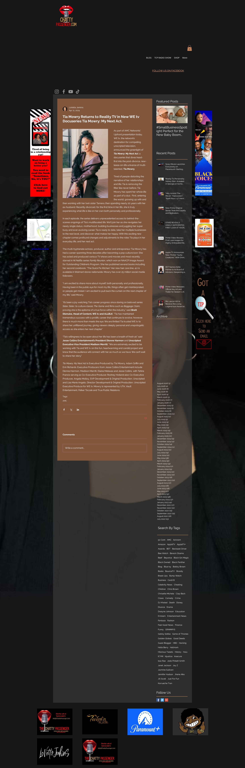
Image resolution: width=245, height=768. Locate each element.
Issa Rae (162, 661)
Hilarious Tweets (165, 652)
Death (172, 602)
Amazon (161, 544)
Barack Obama (177, 553)
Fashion (170, 620)
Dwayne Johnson (166, 611)
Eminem (162, 616)
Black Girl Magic (181, 558)
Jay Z (175, 665)
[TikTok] (77, 91)
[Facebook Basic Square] (158, 700)
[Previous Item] (161, 114)
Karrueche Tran (165, 683)
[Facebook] (63, 91)
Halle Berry (163, 647)
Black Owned (164, 562)
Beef (160, 558)
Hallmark (174, 647)
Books (160, 571)
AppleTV (171, 544)
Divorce (161, 607)
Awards (161, 549)
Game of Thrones (180, 634)
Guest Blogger (164, 643)
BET (168, 549)
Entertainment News (176, 616)
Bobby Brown (179, 566)
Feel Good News (165, 625)
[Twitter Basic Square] (162, 700)
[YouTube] (70, 91)
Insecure (178, 656)
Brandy (179, 571)
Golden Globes (165, 638)
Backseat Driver (179, 549)
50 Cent (161, 540)
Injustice (168, 656)
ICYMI (160, 656)
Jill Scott (162, 679)
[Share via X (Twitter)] (71, 409)
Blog (160, 566)
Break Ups (163, 576)
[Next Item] (183, 114)
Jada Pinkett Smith (176, 661)
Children (162, 589)
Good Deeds (179, 638)
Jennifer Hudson (165, 674)
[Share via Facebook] (64, 409)
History (178, 652)
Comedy (169, 598)
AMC (65, 401)
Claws (161, 598)
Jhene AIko (180, 674)
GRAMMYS (170, 629)
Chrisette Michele (166, 593)
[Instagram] (57, 91)
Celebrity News (165, 585)
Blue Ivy (167, 566)
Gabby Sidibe (164, 634)
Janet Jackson (164, 665)
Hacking (182, 643)
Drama (170, 607)
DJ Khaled (162, 602)
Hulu (185, 652)
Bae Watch (163, 553)
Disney (179, 602)
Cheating (178, 585)
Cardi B (171, 580)
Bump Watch (175, 576)
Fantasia (162, 620)
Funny (161, 629)
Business (162, 580)
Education (180, 611)
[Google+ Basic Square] (166, 700)
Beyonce (168, 558)
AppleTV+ (181, 544)
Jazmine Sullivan (165, 670)
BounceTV (170, 571)
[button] (189, 48)
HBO (175, 643)
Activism (177, 540)
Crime (177, 598)
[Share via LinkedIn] (78, 409)
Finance (178, 625)
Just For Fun (173, 679)
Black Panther (178, 562)
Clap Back (180, 593)
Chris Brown (173, 589)
